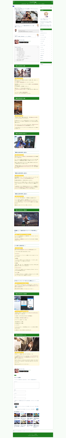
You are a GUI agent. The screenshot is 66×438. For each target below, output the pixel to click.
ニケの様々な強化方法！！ (21, 57)
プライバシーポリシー (31, 434)
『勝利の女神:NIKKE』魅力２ (21, 52)
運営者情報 (36, 434)
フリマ (41, 47)
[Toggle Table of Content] (37, 47)
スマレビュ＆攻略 (33, 2)
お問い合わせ (43, 3)
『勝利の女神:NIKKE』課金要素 (20, 59)
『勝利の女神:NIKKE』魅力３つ (20, 50)
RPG (27, 3)
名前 (15, 389)
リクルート (42, 53)
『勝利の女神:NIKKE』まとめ (19, 60)
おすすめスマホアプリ (24, 3)
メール (15, 393)
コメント (15, 381)
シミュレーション (31, 3)
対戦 (41, 57)
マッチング (42, 51)
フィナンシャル (42, 45)
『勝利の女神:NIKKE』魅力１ (21, 51)
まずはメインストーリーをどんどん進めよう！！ (23, 58)
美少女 (34, 3)
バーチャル (39, 3)
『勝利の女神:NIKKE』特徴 (19, 49)
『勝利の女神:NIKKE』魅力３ (21, 53)
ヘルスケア (42, 49)
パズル (36, 3)
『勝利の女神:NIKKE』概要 (19, 48)
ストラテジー (42, 39)
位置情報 (41, 55)
